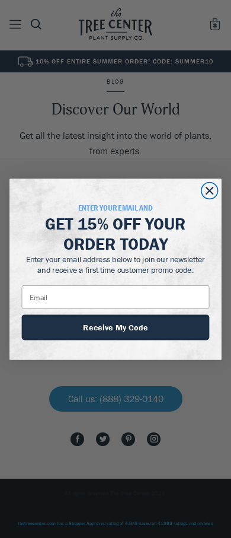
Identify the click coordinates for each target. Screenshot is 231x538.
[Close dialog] (209, 190)
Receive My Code (115, 326)
